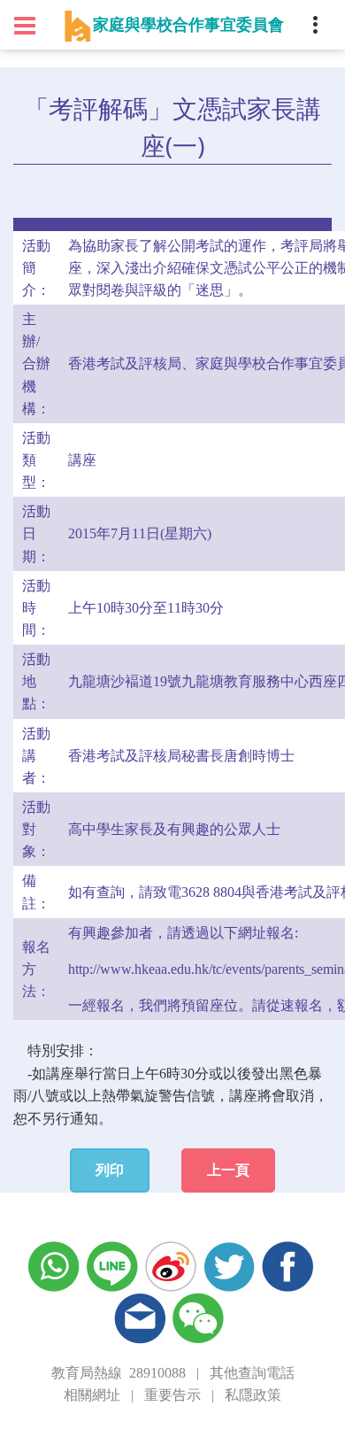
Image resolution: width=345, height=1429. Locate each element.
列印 (110, 1170)
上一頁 (228, 1170)
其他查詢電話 (252, 1372)
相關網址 (92, 1394)
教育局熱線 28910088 (118, 1372)
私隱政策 (253, 1394)
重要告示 (172, 1394)
